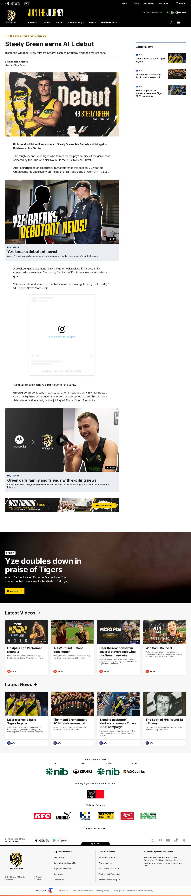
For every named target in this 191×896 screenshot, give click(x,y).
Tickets (135, 3)
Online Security (145, 891)
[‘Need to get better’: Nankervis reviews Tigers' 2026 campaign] (161, 91)
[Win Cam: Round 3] (164, 647)
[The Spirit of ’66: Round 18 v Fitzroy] (164, 719)
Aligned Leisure (105, 863)
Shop (124, 3)
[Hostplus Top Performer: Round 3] (26, 647)
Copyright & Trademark (124, 891)
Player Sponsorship (62, 868)
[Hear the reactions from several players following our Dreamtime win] (118, 647)
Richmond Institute (107, 857)
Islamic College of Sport (109, 880)
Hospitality (149, 3)
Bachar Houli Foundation (110, 874)
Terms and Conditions (82, 891)
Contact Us (59, 880)
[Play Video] (62, 211)
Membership (59, 857)
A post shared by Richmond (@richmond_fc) (62, 371)
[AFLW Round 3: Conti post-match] (72, 647)
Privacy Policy (39, 878)
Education (163, 3)
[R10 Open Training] (62, 505)
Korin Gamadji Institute (109, 868)
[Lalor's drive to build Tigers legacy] (161, 58)
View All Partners (94, 828)
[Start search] (171, 22)
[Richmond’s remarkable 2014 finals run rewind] (161, 74)
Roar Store (58, 874)
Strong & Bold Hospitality (65, 863)
